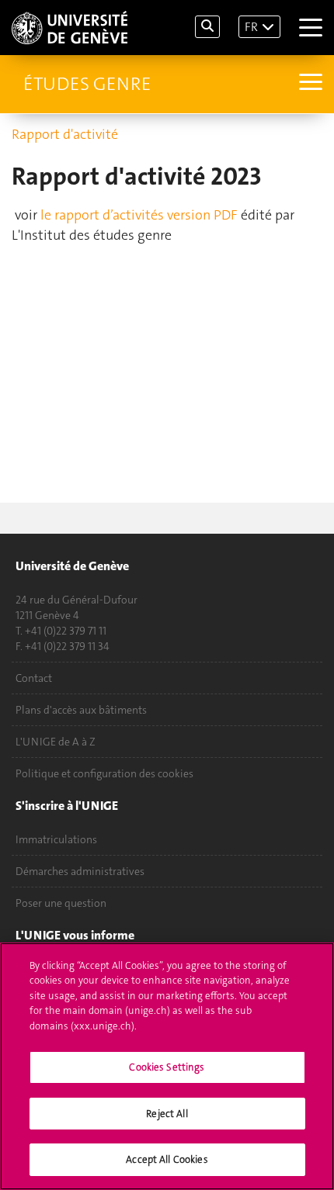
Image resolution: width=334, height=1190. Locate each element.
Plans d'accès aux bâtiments (81, 710)
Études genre (87, 83)
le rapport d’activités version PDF (139, 215)
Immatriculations (56, 839)
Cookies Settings (166, 1067)
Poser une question (61, 903)
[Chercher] (207, 27)
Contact (34, 678)
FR (251, 27)
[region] (167, 1066)
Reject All (166, 1113)
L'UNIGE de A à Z (56, 742)
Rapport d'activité (65, 134)
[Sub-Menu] (308, 84)
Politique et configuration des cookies (104, 773)
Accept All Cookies (166, 1159)
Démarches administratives (80, 871)
